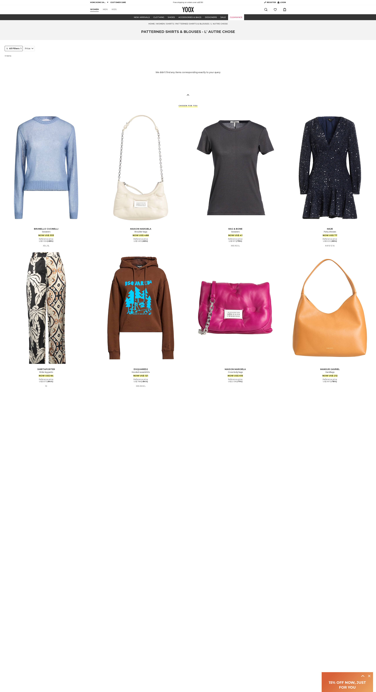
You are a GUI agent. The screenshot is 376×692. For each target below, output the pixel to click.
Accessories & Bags (189, 17)
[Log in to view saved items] (275, 9)
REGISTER (271, 2)
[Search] (266, 9)
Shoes (171, 17)
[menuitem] (94, 9)
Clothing (158, 17)
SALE (223, 17)
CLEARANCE (236, 17)
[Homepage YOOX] (188, 9)
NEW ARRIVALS (142, 17)
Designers (211, 17)
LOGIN (282, 3)
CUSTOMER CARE (118, 2)
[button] (188, 94)
